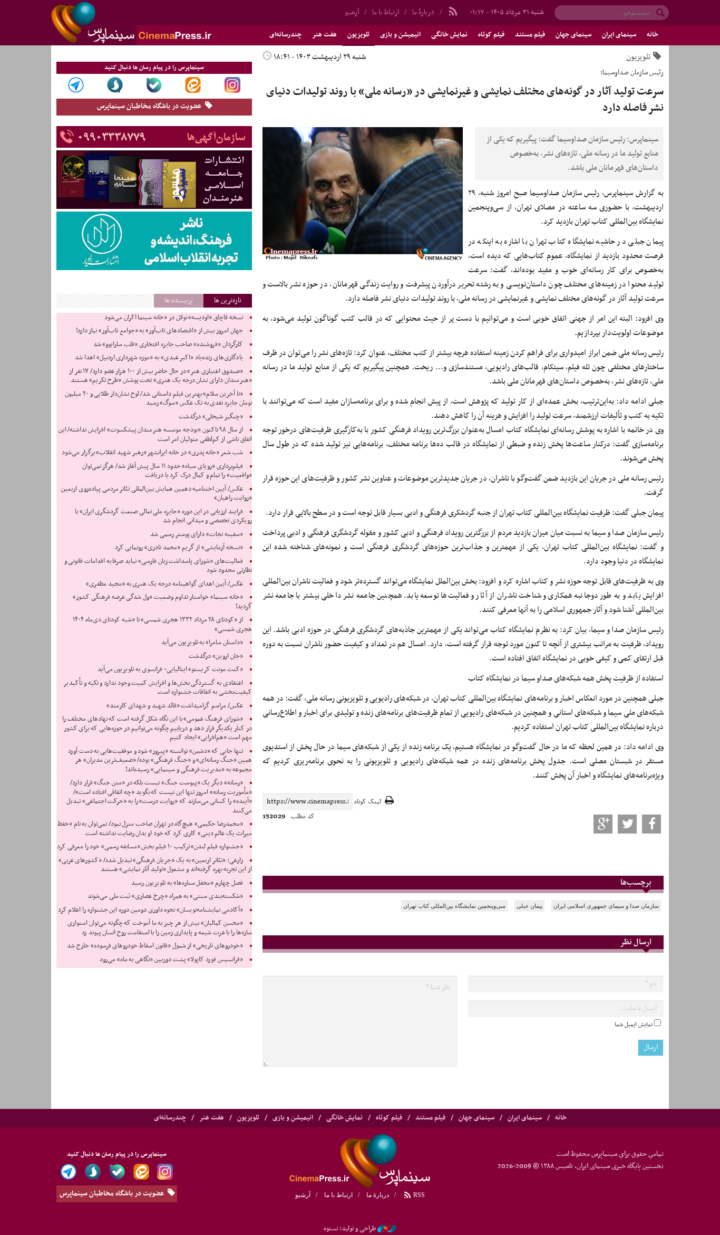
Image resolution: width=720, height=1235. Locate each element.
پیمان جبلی (529, 906)
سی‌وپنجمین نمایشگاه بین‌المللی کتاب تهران (454, 906)
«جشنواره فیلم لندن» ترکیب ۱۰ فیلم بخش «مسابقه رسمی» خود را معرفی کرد (149, 847)
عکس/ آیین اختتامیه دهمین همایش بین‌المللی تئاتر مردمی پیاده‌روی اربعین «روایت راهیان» (156, 493)
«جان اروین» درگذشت (215, 656)
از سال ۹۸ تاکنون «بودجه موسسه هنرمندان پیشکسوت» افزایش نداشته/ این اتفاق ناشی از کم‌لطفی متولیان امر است (155, 434)
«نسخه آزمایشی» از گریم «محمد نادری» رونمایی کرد (179, 547)
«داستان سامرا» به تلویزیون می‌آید (202, 642)
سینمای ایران (619, 35)
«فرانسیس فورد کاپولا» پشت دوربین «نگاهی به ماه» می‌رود (171, 959)
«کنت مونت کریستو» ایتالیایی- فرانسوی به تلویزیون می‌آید (170, 669)
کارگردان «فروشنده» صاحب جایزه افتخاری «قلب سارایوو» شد (168, 344)
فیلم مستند (530, 35)
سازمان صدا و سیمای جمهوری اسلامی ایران (606, 906)
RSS (418, 1195)
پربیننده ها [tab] (178, 300)
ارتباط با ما (385, 12)
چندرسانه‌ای (285, 35)
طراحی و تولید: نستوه (350, 1228)
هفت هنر (324, 35)
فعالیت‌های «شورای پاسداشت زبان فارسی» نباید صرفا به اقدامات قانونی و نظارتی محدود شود (158, 566)
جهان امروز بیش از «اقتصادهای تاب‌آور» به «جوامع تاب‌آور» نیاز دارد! (159, 331)
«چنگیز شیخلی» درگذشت (210, 417)
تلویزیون (358, 35)
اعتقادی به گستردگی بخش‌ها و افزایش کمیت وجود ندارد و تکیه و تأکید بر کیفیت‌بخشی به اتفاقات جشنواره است (157, 687)
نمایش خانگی (449, 35)
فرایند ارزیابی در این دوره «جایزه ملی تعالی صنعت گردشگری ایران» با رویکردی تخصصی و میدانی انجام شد (163, 516)
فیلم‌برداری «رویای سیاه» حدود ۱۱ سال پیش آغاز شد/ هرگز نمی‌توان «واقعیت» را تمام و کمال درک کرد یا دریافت (167, 471)
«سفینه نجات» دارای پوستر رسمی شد (196, 534)
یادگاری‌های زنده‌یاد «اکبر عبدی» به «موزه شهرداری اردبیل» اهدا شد (158, 357)
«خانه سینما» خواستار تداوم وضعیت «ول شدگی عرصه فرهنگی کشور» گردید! (162, 601)
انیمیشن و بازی (400, 35)
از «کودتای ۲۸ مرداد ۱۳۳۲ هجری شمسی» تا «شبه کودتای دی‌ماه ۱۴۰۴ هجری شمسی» (162, 624)
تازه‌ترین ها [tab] (227, 300)
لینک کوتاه (367, 802)
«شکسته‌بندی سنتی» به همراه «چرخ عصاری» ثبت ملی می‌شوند (165, 896)
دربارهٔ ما (423, 12)
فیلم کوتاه (491, 35)
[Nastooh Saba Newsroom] (386, 1228)
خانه (652, 35)
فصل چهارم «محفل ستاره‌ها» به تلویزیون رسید (186, 883)
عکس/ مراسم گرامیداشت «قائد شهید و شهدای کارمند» (174, 706)
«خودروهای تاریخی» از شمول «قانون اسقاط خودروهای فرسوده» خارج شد (154, 946)
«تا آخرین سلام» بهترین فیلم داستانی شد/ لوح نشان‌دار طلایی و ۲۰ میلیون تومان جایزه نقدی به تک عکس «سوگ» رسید (158, 398)
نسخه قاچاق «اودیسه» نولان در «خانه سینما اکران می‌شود (173, 317)
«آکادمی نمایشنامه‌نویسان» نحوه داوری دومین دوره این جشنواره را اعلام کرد (150, 910)
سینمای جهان (573, 35)
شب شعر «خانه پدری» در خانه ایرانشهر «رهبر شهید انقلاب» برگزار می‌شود (152, 452)
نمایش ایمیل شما (634, 1024)
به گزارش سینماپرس (634, 193)
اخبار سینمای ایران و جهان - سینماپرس (156, 22)
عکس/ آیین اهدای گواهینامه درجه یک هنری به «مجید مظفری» (164, 584)
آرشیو (352, 12)
